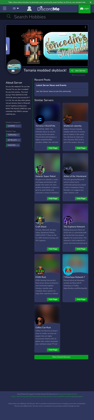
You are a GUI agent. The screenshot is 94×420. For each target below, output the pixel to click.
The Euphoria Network (74, 226)
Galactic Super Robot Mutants (45, 178)
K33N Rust (41, 277)
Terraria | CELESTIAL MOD (45, 127)
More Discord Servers (61, 357)
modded (13, 145)
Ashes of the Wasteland (75, 176)
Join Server (80, 70)
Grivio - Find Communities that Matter (24, 396)
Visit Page (53, 148)
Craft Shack (41, 226)
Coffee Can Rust (43, 327)
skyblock (14, 140)
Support (80, 396)
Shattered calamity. (73, 125)
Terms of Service (53, 396)
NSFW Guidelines (66, 396)
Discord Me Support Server (68, 394)
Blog (74, 396)
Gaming (14, 126)
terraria (13, 135)
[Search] (9, 16)
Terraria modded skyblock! (45, 70)
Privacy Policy (42, 396)
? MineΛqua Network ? (74, 277)
